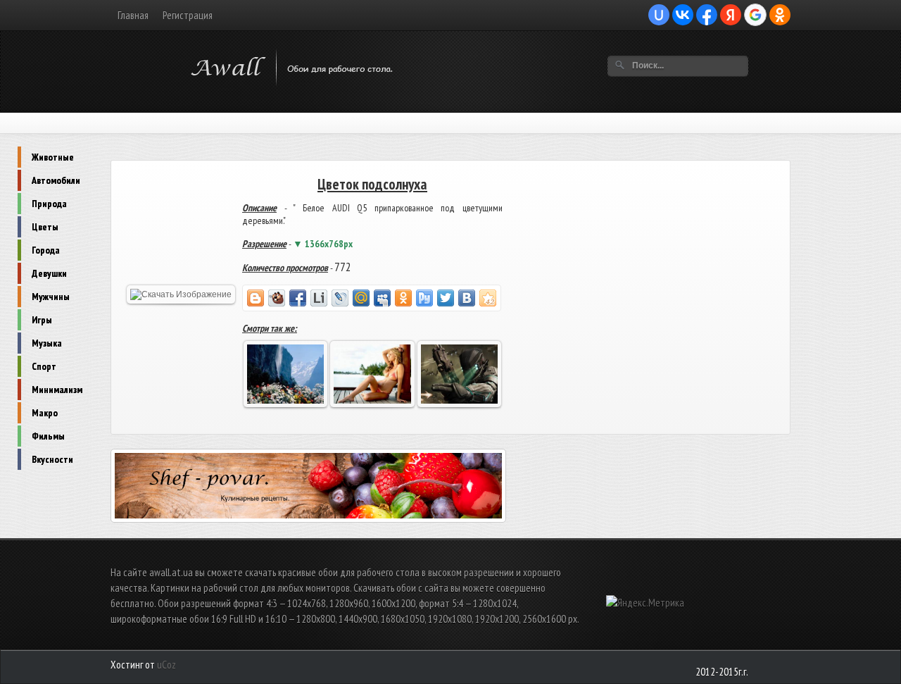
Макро (45, 412)
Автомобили (56, 180)
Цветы (45, 226)
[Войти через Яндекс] (730, 14)
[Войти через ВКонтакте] (682, 14)
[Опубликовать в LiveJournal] (340, 298)
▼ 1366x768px (323, 243)
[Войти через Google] (755, 15)
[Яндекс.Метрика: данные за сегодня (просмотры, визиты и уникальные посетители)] (645, 603)
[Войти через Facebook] (706, 14)
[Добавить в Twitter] (445, 298)
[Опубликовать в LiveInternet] (318, 298)
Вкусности (52, 459)
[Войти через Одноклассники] (779, 14)
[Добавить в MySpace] (382, 298)
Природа (49, 203)
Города (46, 250)
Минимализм (57, 389)
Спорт (44, 366)
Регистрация (188, 15)
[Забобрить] (276, 298)
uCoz (166, 664)
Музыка (47, 343)
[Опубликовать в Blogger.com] (255, 298)
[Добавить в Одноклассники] (403, 298)
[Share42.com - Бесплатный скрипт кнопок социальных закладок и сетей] (487, 298)
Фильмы (48, 436)
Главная (133, 15)
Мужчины (51, 296)
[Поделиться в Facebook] (297, 298)
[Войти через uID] (658, 14)
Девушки (49, 273)
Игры (42, 319)
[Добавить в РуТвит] (424, 298)
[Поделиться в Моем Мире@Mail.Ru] (361, 298)
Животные (53, 157)
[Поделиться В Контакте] (466, 298)
